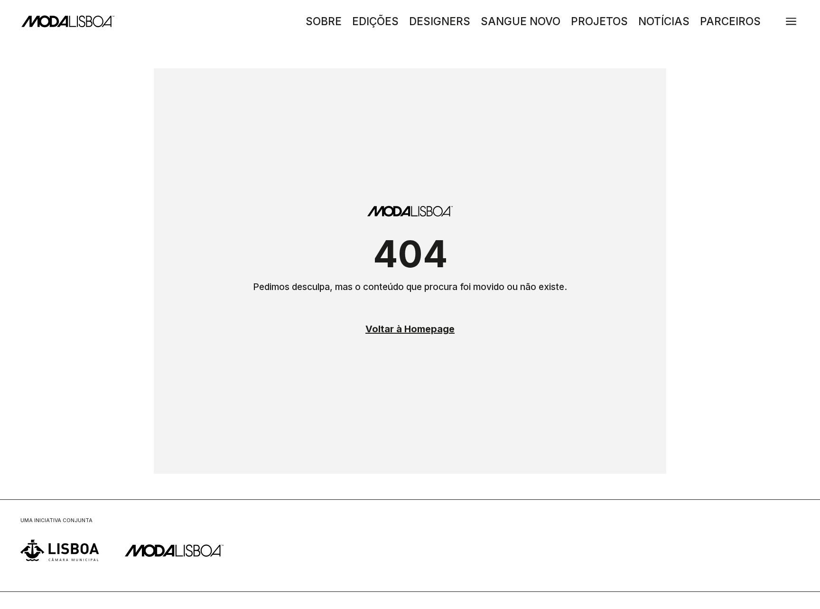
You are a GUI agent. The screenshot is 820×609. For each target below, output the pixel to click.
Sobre (324, 23)
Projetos (599, 23)
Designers (439, 23)
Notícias (664, 23)
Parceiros (730, 23)
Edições (375, 23)
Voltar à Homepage (410, 329)
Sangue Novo (520, 23)
